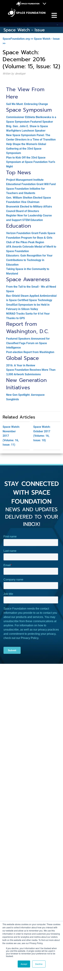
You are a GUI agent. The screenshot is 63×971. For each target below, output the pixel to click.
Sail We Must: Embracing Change (27, 104)
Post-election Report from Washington (30, 352)
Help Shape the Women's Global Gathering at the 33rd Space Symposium (26, 148)
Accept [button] (24, 963)
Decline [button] (39, 963)
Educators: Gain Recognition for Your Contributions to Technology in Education (29, 260)
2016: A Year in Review (20, 365)
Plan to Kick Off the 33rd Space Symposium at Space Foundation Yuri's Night (30, 162)
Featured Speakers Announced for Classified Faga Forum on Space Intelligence (28, 343)
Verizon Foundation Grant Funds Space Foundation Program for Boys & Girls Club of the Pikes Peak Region (30, 237)
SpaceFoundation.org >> (18, 38)
